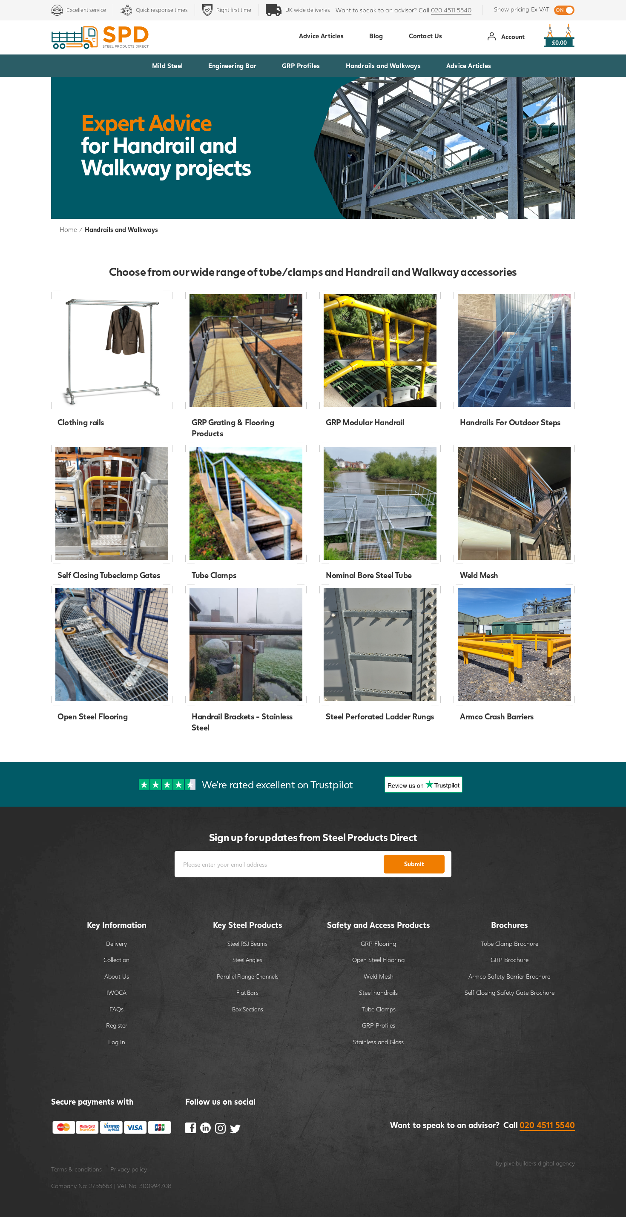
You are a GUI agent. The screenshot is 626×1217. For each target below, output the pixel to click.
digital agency (556, 1163)
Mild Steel (167, 65)
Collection (116, 959)
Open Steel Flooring (378, 959)
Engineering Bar (232, 65)
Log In (116, 1041)
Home (68, 229)
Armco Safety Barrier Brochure (509, 976)
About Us (116, 976)
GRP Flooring (378, 943)
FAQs (116, 1009)
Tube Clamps (379, 1009)
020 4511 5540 (451, 10)
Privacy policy (128, 1169)
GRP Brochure (509, 959)
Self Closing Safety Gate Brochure (509, 992)
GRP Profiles (301, 65)
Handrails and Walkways (383, 65)
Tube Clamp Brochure (509, 943)
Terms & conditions (76, 1169)
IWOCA (116, 992)
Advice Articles (468, 65)
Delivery (116, 943)
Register (116, 1025)
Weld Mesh (378, 976)
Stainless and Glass (378, 1041)
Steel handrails (378, 992)
